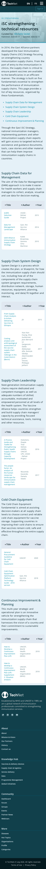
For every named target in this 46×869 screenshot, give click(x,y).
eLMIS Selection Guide (8, 215)
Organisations (7, 841)
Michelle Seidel (22, 33)
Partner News (7, 814)
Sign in (40, 8)
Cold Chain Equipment (16, 116)
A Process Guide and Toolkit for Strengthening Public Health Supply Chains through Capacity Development (10, 449)
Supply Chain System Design (20, 106)
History (4, 745)
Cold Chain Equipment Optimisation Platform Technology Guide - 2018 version (9, 578)
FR (36, 3)
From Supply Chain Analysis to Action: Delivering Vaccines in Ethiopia (10, 320)
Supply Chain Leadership (18, 111)
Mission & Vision (8, 737)
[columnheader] (9, 205)
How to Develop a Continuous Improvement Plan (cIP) (9, 651)
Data (3, 776)
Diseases (5, 833)
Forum (4, 803)
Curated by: (7, 33)
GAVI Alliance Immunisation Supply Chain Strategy (9, 241)
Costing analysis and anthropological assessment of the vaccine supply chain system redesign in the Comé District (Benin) (10, 349)
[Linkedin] (7, 714)
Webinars (5, 818)
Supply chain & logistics (11, 768)
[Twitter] (2, 714)
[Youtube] (16, 714)
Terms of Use (16, 865)
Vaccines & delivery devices (12, 764)
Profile (4, 845)
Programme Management (12, 780)
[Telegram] (12, 714)
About (4, 733)
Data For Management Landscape (9, 227)
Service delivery (7, 772)
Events (4, 811)
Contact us (6, 749)
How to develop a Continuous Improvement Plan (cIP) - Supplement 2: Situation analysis (9, 671)
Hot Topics (6, 837)
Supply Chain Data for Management (23, 102)
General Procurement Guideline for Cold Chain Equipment (9, 558)
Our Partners (6, 741)
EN (29, 3)
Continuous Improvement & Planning (24, 120)
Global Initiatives (8, 784)
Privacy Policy (30, 865)
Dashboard (6, 799)
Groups (4, 807)
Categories (5, 849)
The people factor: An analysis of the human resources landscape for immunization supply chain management (9, 475)
